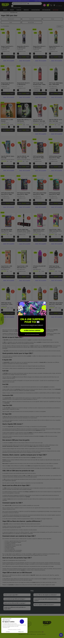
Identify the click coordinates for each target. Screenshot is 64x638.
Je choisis (8, 631)
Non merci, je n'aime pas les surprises (32, 334)
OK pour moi (21, 631)
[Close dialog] (44, 303)
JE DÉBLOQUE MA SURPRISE (32, 330)
